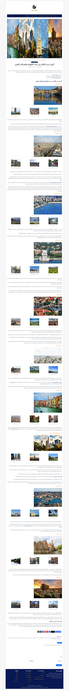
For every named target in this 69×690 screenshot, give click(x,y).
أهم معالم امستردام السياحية (56, 182)
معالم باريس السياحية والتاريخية (57, 382)
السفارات (16, 679)
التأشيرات (47, 15)
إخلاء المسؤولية (28, 675)
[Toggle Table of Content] (60, 75)
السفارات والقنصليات (41, 15)
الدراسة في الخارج (34, 15)
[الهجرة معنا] (34, 8)
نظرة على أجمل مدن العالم (56, 77)
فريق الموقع (42, 675)
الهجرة (17, 673)
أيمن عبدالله (59, 636)
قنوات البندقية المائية (14, 428)
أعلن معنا (29, 679)
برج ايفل (13, 382)
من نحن (43, 673)
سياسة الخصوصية (28, 673)
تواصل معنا (29, 681)
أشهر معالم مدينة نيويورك (58, 476)
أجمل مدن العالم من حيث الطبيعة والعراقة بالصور (53, 76)
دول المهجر (55, 15)
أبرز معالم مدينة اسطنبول (28, 525)
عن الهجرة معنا (28, 15)
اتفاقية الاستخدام (28, 677)
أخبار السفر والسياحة (34, 62)
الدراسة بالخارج (15, 681)
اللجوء (51, 15)
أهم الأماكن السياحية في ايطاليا (52, 126)
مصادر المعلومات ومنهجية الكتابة (39, 679)
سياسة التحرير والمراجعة (40, 677)
